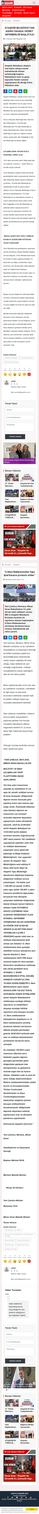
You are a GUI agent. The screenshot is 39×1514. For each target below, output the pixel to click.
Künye (4, 1499)
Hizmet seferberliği (11, 362)
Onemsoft (22, 1496)
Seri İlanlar (18, 13)
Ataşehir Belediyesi (11, 358)
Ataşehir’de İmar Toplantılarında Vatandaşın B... (27, 485)
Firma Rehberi (7, 13)
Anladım (32, 1509)
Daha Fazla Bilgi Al (32, 1512)
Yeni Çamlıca (9, 1230)
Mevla (19, 1230)
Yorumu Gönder (15, 436)
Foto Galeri (8, 7)
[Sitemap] (31, 1497)
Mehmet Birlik (9, 1240)
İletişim (19, 1501)
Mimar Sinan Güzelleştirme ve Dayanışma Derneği (19, 1235)
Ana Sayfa (7, 21)
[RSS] (26, 1497)
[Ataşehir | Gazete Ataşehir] (8, 2)
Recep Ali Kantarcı (23, 1240)
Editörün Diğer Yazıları (18, 387)
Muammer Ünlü (22, 1245)
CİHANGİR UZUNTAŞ (7, 1294)
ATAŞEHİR (16, 21)
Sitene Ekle (32, 1499)
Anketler (7, 10)
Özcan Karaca (9, 1245)
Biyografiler (6, 16)
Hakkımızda (23, 1499)
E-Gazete (28, 7)
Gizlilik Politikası (12, 1499)
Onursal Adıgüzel (27, 358)
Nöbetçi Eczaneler (18, 10)
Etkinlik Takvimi (29, 13)
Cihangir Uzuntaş (10, 1249)
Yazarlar (18, 7)
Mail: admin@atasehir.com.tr (21, 392)
